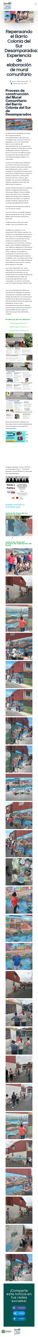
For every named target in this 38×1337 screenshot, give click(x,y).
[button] (8, 526)
